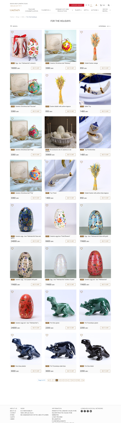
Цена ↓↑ (109, 26)
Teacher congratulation (31, 10)
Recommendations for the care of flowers (34, 415)
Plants (77, 10)
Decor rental (105, 10)
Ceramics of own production (62, 10)
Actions (94, 10)
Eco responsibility (26, 411)
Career (12, 419)
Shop (17, 17)
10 (78, 380)
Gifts (86, 10)
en (91, 5)
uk (86, 5)
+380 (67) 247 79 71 (15, 6)
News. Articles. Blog (27, 413)
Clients (12, 417)
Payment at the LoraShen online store (64, 411)
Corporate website (76, 5)
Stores (12, 415)
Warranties (55, 415)
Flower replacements (59, 421)
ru (88, 5)
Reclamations (56, 419)
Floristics (45, 10)
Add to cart (36, 68)
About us (13, 411)
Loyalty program (57, 417)
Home (12, 17)
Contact (13, 413)
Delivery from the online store (62, 413)
